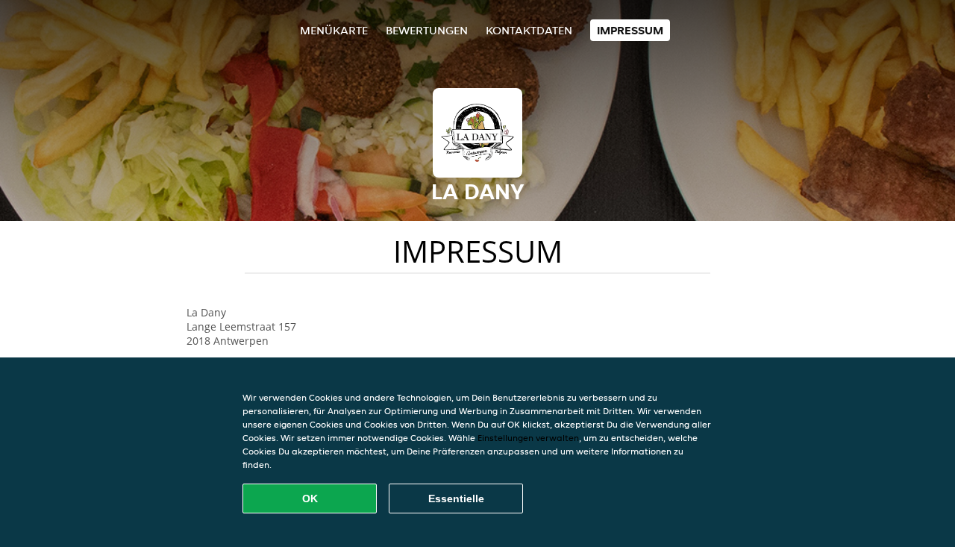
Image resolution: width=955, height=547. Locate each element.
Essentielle (456, 498)
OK (310, 498)
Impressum (630, 30)
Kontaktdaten (529, 30)
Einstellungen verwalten (528, 437)
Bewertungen (427, 30)
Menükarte (334, 30)
